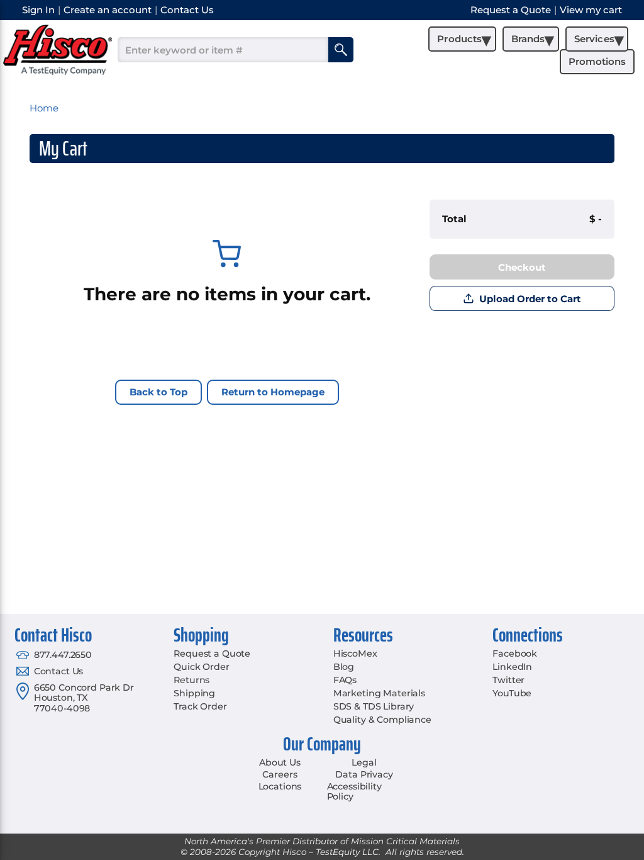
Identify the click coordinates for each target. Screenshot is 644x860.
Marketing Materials (379, 693)
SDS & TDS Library (373, 706)
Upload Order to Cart (530, 299)
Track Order (200, 706)
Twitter (508, 680)
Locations (280, 786)
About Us (280, 762)
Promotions (597, 61)
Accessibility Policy (354, 791)
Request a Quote (212, 653)
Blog (343, 667)
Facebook (514, 653)
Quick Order (201, 667)
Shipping (194, 693)
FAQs (345, 680)
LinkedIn (512, 667)
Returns (191, 680)
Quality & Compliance (382, 720)
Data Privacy (363, 774)
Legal (364, 762)
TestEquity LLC (347, 852)
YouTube (511, 693)
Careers (279, 774)
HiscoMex (355, 653)
